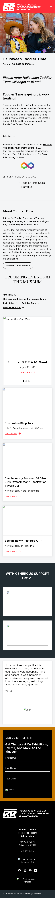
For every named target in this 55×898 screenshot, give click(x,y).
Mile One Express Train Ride (20, 124)
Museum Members (24, 147)
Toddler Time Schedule (18, 265)
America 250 (9, 294)
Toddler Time (29, 303)
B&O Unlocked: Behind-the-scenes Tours (24, 299)
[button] (23, 381)
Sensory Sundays (12, 307)
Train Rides (8, 303)
